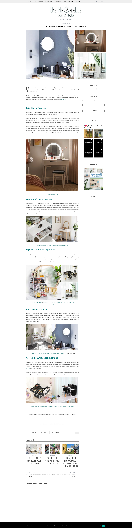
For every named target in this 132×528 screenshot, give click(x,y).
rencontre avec (49, 2)
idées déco (29, 2)
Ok (103, 525)
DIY (65, 2)
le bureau (28, 368)
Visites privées (38, 2)
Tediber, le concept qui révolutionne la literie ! (39, 474)
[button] (88, 133)
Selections (59, 2)
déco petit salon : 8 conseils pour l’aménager (34, 460)
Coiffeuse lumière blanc (52, 194)
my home (70, 2)
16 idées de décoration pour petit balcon (52, 460)
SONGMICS (64, 99)
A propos (77, 2)
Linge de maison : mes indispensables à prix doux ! (63, 474)
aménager (63, 23)
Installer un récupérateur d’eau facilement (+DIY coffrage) (70, 462)
